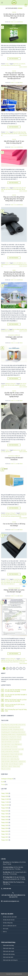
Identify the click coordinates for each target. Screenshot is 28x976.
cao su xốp (18, 65)
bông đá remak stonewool (11, 514)
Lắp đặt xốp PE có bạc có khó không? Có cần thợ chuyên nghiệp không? (14, 394)
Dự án (14, 270)
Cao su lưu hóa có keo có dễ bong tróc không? (14, 525)
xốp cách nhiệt (5, 764)
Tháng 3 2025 (4, 825)
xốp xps (10, 766)
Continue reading (14, 58)
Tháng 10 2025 (5, 805)
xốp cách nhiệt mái (8, 189)
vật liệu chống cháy (15, 759)
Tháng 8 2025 (4, 811)
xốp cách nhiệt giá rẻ (13, 764)
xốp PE (22, 450)
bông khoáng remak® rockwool (8, 734)
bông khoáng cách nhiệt (7, 729)
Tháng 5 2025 (4, 819)
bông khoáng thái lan (21, 734)
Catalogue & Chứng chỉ (14, 335)
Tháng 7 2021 (4, 834)
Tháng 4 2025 (4, 822)
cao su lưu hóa (12, 65)
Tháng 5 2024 (4, 828)
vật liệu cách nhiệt (5, 761)
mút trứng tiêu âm (5, 754)
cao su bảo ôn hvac (6, 744)
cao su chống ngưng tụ (16, 744)
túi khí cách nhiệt (18, 754)
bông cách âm (22, 724)
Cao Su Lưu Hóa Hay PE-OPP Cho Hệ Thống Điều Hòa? (14, 705)
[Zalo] (24, 586)
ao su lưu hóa (16, 579)
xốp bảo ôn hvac (16, 450)
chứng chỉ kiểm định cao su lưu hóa (17, 661)
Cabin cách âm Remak (9, 385)
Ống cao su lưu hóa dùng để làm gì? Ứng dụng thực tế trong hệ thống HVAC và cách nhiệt (14, 199)
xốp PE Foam (8, 451)
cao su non (14, 749)
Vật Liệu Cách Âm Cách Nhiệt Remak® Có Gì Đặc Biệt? (16, 695)
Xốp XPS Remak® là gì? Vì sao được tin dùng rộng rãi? (14, 142)
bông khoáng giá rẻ (6, 732)
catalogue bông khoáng (16, 516)
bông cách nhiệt (16, 132)
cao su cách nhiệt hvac (18, 263)
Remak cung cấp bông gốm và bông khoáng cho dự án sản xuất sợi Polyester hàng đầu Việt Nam (14, 274)
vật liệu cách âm (14, 761)
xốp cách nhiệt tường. (16, 189)
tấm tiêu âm (15, 756)
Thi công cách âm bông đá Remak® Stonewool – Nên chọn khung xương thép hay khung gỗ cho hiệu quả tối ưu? (14, 75)
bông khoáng (4, 727)
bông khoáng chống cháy (14, 727)
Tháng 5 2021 (4, 840)
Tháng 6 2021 (4, 837)
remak (20, 8)
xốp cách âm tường (17, 187)
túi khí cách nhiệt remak (6, 756)
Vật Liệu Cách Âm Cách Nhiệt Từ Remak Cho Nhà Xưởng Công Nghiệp (15, 690)
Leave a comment (23, 66)
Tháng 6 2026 (4, 796)
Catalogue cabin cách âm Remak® (14, 338)
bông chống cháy (5, 724)
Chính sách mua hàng (8, 945)
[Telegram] (24, 582)
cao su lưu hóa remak (17, 660)
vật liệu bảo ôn (11, 330)
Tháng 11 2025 (5, 802)
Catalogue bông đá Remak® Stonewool (14, 458)
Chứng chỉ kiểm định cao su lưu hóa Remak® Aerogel (14, 591)
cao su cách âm (7, 580)
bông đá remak (5, 739)
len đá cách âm (9, 751)
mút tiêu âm (16, 751)
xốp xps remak (16, 766)
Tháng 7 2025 (4, 813)
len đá (19, 133)
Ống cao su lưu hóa (6, 768)
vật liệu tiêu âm (22, 761)
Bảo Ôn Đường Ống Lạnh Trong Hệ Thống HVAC (16, 710)
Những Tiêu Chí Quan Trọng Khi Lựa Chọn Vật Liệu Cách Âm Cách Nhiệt (16, 700)
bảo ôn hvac (16, 63)
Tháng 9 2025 (4, 808)
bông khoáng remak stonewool (18, 732)
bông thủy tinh (13, 736)
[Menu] (2, 2)
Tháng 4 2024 (4, 831)
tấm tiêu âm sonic (5, 759)
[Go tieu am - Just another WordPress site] (14, 2)
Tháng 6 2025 (4, 816)
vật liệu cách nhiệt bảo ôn (9, 583)
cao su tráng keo (6, 582)
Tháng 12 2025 (5, 799)
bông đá (5, 133)
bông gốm (21, 329)
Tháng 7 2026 (4, 793)
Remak (12, 754)
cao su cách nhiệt (5, 65)
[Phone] (24, 577)
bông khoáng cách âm (12, 133)
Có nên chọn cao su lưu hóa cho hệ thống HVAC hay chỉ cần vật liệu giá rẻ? (14, 16)
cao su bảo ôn (22, 63)
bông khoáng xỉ (5, 736)
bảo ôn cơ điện (16, 329)
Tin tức (14, 12)
